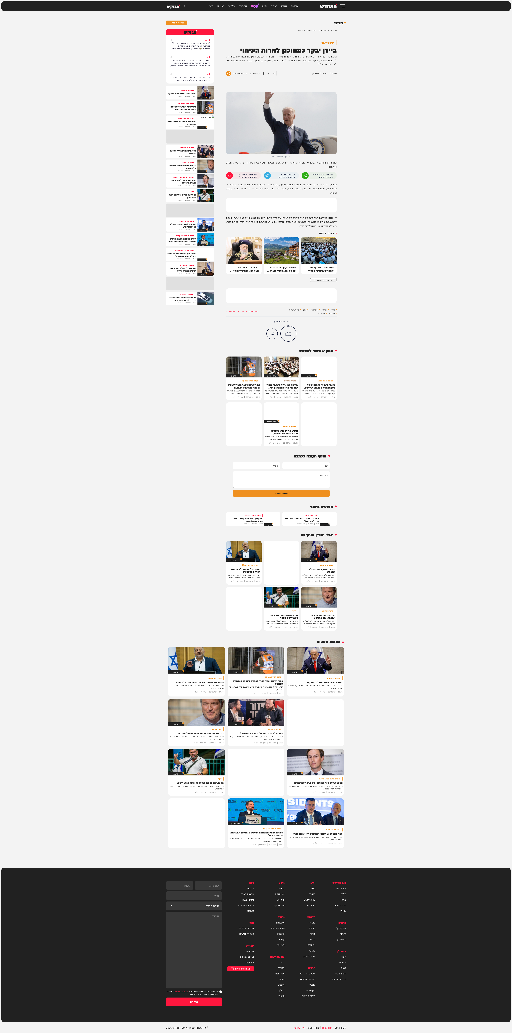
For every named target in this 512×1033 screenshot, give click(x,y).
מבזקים (250, 951)
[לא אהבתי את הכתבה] (272, 333)
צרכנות (281, 899)
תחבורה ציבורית (246, 905)
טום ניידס (321, 313)
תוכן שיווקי (279, 905)
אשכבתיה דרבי (307, 973)
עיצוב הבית (340, 973)
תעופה (250, 910)
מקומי (282, 979)
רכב (211, 6)
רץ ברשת (310, 905)
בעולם (312, 928)
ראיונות (281, 944)
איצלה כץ (314, 309)
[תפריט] (342, 6)
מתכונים (243, 6)
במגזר (312, 984)
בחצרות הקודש (307, 979)
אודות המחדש (247, 956)
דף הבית (334, 30)
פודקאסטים (309, 899)
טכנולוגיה (280, 893)
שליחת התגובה (281, 493)
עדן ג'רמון (327, 1027)
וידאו (264, 6)
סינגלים (281, 933)
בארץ (312, 922)
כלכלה (281, 967)
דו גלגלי (250, 888)
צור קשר (249, 962)
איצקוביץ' (341, 928)
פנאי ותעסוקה (339, 979)
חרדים (274, 6)
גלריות (231, 6)
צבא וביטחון (309, 956)
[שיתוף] (170, 40)
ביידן (304, 309)
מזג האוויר (279, 973)
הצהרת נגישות (246, 933)
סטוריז (312, 893)
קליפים (281, 939)
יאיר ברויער (299, 1027)
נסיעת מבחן (248, 899)
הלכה (343, 893)
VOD (254, 6)
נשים (343, 967)
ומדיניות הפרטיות (181, 991)
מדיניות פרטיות (246, 928)
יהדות (312, 933)
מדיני (325, 30)
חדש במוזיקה (278, 928)
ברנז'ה (220, 6)
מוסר (343, 899)
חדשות (294, 6)
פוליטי (324, 309)
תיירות (281, 995)
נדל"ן (282, 990)
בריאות (281, 888)
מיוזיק (284, 6)
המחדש (332, 313)
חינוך (343, 956)
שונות (343, 910)
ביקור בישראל (294, 309)
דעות (282, 962)
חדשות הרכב (247, 893)
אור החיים (341, 888)
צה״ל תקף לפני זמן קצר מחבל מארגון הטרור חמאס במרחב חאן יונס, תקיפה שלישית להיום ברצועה (191, 78)
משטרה (311, 944)
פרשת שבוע (340, 905)
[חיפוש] (184, 6)
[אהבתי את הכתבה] (288, 334)
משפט (281, 984)
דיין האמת (310, 990)
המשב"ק (341, 939)
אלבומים (280, 922)
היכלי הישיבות (308, 995)
